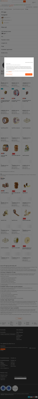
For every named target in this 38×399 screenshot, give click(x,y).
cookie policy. (10, 71)
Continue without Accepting (29, 62)
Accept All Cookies (29, 74)
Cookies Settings (9, 74)
